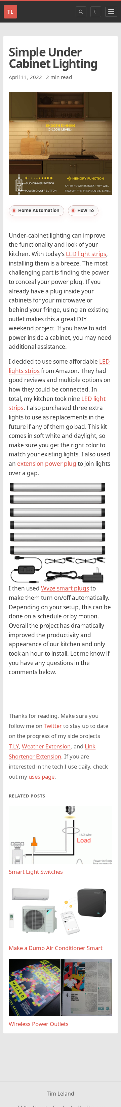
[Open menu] (111, 12)
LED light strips (86, 254)
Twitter (53, 726)
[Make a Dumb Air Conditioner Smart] (60, 912)
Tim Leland (60, 1093)
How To (85, 210)
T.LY (14, 746)
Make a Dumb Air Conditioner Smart (56, 948)
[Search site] (81, 11)
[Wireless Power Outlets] (60, 987)
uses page (41, 776)
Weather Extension (46, 746)
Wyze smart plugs (65, 588)
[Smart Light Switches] (60, 835)
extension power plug (46, 463)
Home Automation (38, 210)
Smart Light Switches (36, 871)
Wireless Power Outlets (39, 1024)
